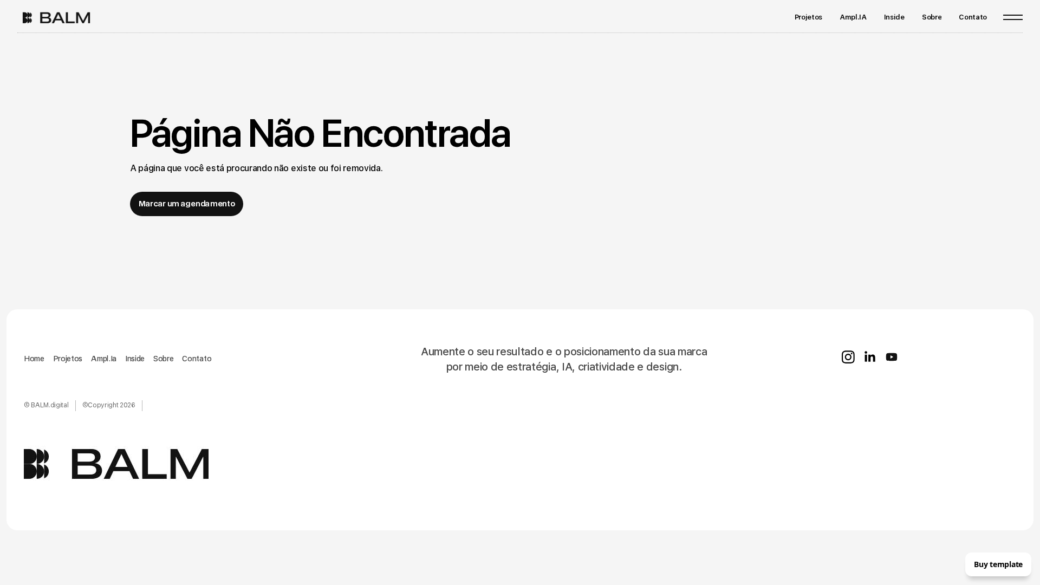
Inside (135, 358)
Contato (196, 358)
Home (34, 358)
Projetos (67, 358)
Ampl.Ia (103, 358)
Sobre (163, 358)
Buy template (998, 564)
